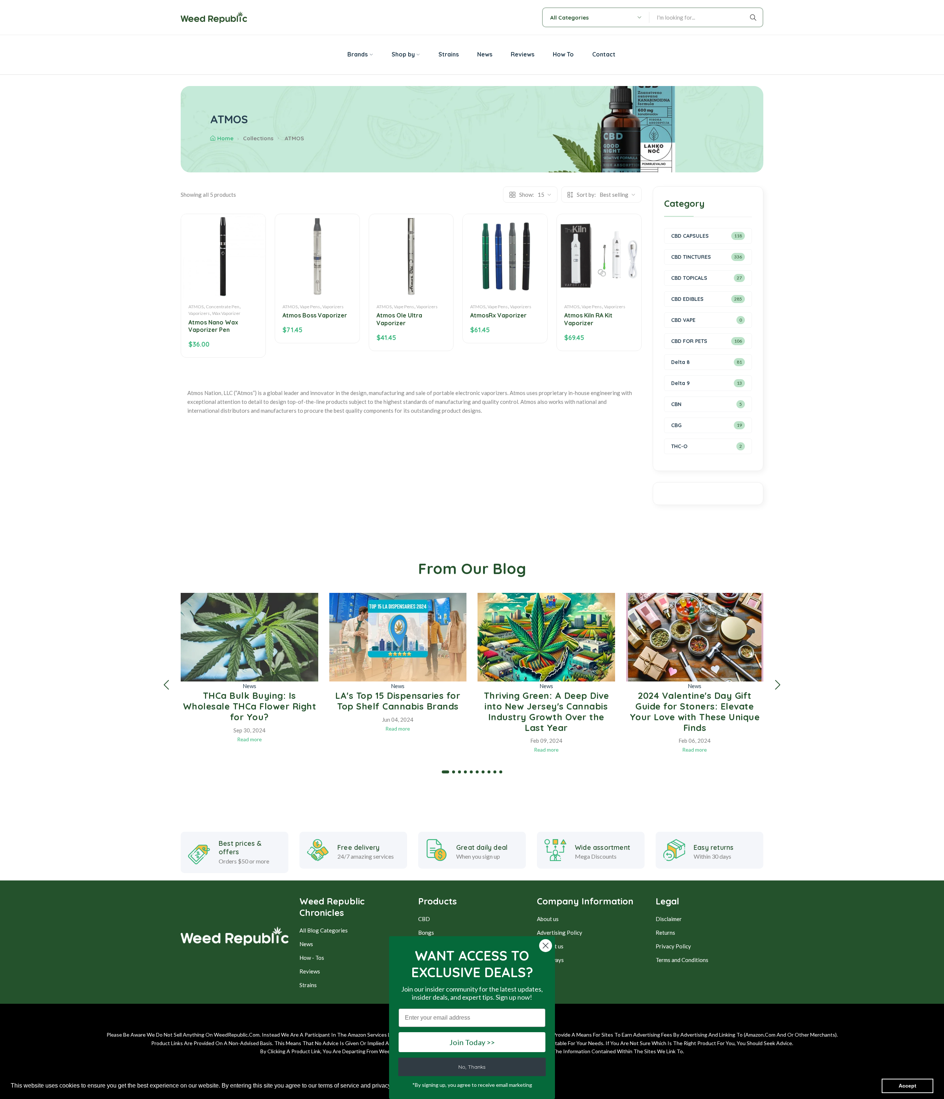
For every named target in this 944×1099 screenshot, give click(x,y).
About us (548, 919)
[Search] (754, 17)
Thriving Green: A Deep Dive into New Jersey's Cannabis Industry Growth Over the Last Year (546, 711)
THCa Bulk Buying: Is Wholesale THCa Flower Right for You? (249, 706)
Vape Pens (310, 306)
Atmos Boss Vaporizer (314, 315)
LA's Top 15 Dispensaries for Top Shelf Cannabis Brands (397, 701)
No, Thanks (472, 1067)
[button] (166, 685)
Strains (308, 985)
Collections (258, 138)
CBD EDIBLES (687, 299)
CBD (424, 919)
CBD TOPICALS (689, 278)
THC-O (679, 446)
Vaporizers (199, 313)
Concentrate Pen (222, 306)
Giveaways (550, 960)
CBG (676, 425)
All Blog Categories (323, 930)
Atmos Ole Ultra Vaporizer (399, 319)
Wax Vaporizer (226, 313)
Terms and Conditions (682, 960)
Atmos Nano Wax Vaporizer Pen (213, 326)
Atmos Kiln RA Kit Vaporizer (588, 319)
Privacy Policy (673, 946)
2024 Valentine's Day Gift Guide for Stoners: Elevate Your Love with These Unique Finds (695, 711)
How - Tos (311, 957)
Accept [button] (907, 1086)
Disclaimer (669, 919)
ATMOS (196, 306)
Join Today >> (472, 1042)
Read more (249, 739)
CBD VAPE (683, 320)
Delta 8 (680, 362)
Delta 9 (680, 383)
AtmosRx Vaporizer (498, 315)
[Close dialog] (545, 945)
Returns (665, 932)
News (249, 686)
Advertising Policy (559, 932)
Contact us (550, 946)
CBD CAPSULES (690, 236)
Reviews (309, 971)
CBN (676, 404)
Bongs (426, 932)
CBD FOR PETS (689, 341)
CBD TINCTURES (691, 257)
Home (225, 138)
